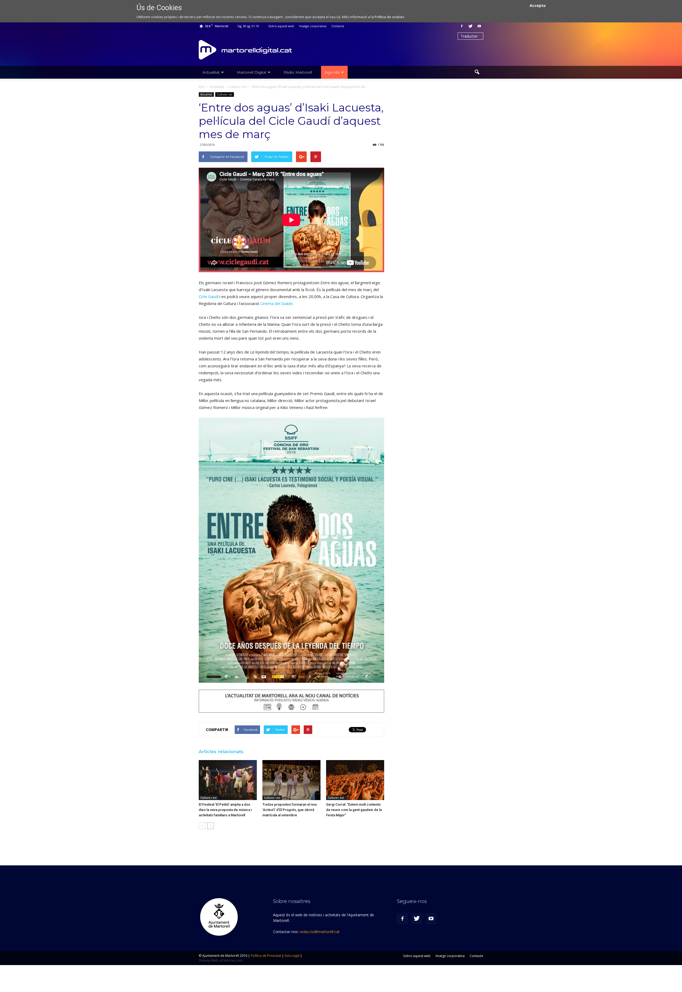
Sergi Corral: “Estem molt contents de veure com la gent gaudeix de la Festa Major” (354, 809)
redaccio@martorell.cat (320, 931)
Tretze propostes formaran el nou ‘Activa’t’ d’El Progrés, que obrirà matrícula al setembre (289, 809)
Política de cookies (389, 16)
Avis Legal (292, 955)
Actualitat (211, 72)
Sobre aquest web (281, 26)
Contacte (337, 26)
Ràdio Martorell (297, 72)
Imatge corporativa (312, 26)
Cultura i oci (224, 94)
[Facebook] (462, 26)
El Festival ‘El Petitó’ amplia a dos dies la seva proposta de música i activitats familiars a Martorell (225, 809)
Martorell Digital (251, 72)
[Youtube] (479, 26)
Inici (202, 87)
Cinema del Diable (276, 303)
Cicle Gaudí (208, 296)
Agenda (332, 72)
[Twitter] (470, 26)
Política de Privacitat (266, 955)
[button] (476, 72)
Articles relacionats (221, 751)
